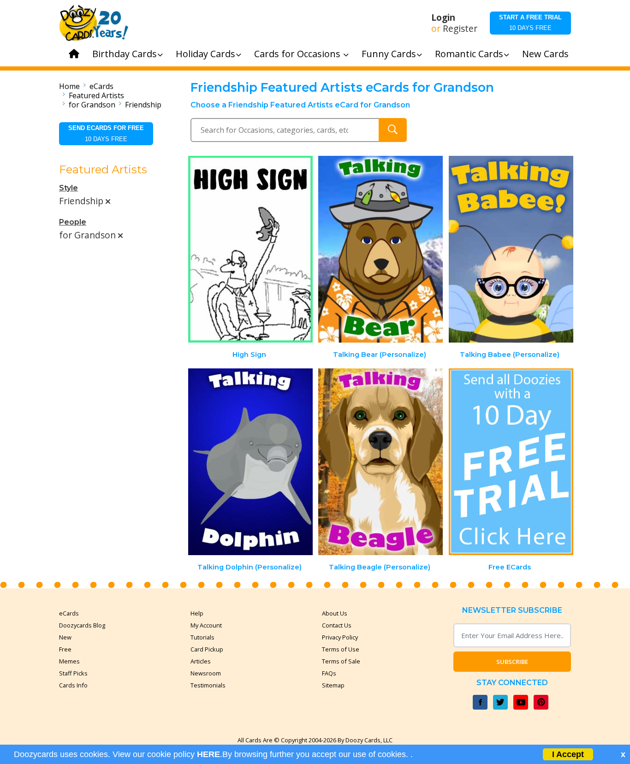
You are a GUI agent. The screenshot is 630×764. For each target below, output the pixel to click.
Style (68, 188)
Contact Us (336, 625)
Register (460, 28)
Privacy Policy (340, 637)
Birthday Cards (124, 53)
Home (69, 86)
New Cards (545, 53)
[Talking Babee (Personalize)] (511, 249)
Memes (69, 661)
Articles (200, 661)
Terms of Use (340, 649)
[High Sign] (250, 249)
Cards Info (73, 685)
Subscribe (512, 661)
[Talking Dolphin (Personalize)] (250, 461)
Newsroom (205, 673)
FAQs (329, 673)
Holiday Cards (205, 53)
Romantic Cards (469, 53)
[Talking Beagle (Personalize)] (380, 461)
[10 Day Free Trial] (511, 461)
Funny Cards (389, 53)
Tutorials (202, 637)
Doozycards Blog (82, 625)
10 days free (530, 22)
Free (65, 649)
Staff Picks (73, 673)
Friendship (143, 104)
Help (196, 613)
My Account (206, 625)
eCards (101, 86)
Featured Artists (96, 95)
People (72, 222)
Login (443, 17)
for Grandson (92, 104)
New (65, 637)
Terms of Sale (341, 661)
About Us (334, 613)
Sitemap (333, 685)
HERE (208, 754)
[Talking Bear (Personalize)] (380, 249)
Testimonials (208, 685)
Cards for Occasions (298, 53)
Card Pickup (206, 649)
